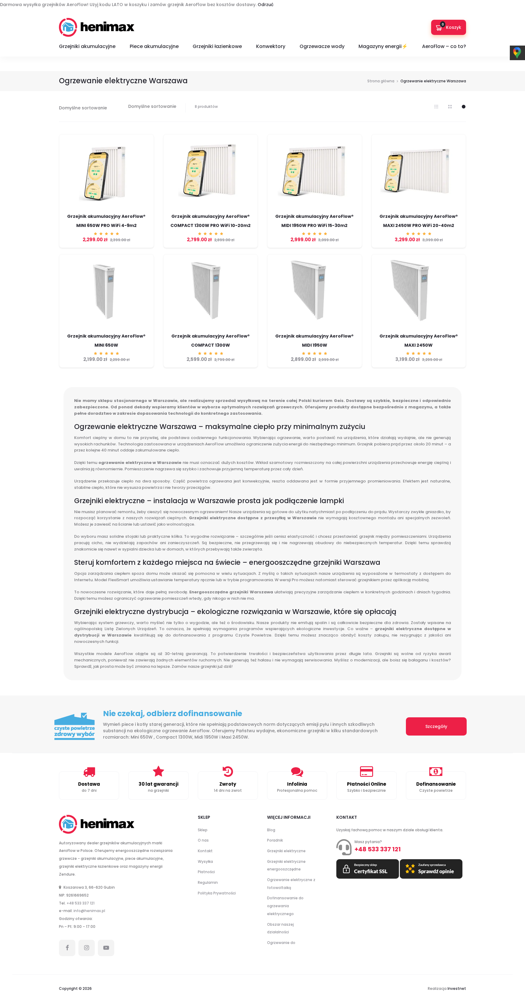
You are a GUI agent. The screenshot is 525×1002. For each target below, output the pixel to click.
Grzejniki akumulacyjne (87, 46)
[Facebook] (67, 948)
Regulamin (208, 882)
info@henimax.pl (89, 910)
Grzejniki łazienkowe (217, 46)
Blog (271, 829)
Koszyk (452, 26)
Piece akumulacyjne (154, 46)
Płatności (206, 871)
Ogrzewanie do (281, 942)
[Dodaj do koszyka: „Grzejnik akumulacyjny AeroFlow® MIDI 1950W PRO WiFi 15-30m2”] (314, 211)
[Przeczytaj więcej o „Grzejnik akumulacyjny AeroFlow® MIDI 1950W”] (314, 330)
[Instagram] (86, 948)
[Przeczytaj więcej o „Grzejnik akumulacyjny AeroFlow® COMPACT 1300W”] (210, 330)
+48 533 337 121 (80, 903)
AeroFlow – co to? (444, 46)
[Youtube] (106, 948)
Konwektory (270, 46)
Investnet (457, 988)
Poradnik (275, 840)
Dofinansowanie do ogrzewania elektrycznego (285, 905)
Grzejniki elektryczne (286, 850)
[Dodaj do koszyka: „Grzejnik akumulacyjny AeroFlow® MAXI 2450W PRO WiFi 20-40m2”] (418, 211)
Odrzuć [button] (265, 5)
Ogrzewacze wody (322, 46)
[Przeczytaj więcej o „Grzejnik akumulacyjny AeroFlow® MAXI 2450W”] (418, 330)
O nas (203, 840)
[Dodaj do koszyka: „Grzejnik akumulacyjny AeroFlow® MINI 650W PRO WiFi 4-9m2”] (106, 211)
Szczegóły (436, 726)
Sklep (203, 829)
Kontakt (205, 850)
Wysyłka (205, 861)
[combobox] (152, 106)
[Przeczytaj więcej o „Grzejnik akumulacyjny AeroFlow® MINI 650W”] (106, 330)
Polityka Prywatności (217, 893)
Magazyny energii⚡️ (383, 46)
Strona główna (380, 81)
